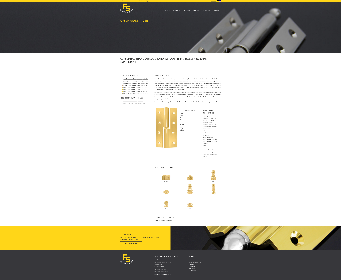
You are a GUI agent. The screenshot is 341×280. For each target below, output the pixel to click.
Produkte (176, 11)
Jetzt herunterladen (131, 243)
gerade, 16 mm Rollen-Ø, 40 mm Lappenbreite (135, 83)
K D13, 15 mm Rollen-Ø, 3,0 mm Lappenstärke (135, 87)
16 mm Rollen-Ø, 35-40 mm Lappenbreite (134, 103)
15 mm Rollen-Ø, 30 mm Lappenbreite (133, 101)
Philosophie (207, 11)
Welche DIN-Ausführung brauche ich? (207, 102)
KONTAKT (213, 1)
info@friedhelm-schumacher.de (163, 274)
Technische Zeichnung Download (163, 220)
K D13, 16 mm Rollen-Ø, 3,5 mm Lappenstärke (135, 89)
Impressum (192, 268)
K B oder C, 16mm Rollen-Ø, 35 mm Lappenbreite (136, 94)
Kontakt (217, 11)
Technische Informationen (191, 11)
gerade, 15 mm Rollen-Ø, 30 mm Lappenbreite (135, 79)
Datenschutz (192, 270)
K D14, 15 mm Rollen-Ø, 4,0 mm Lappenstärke (135, 91)
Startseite (167, 11)
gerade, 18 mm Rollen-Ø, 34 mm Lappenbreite (135, 85)
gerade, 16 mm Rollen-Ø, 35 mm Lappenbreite (135, 81)
